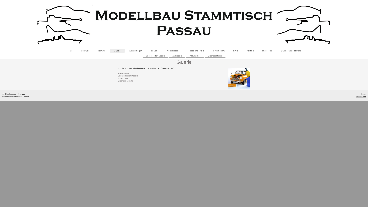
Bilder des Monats (125, 81)
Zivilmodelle (123, 78)
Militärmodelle (123, 73)
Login (363, 94)
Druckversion (11, 94)
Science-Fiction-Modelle (128, 76)
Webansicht (361, 96)
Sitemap (21, 94)
